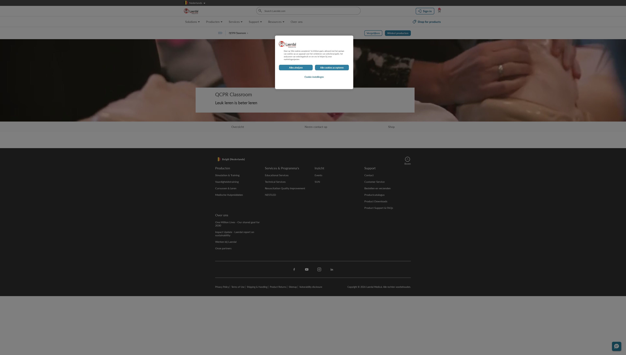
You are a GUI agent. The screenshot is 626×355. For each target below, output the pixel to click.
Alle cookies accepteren (332, 67)
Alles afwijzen (296, 67)
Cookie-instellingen (314, 76)
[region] (314, 62)
